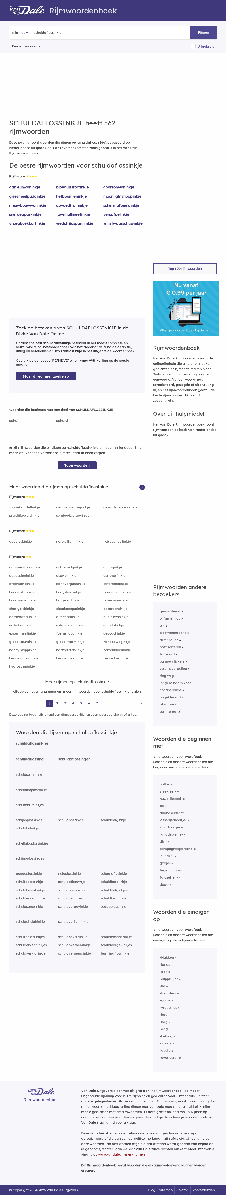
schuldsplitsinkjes (30, 805)
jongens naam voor (175, 683)
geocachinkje (114, 633)
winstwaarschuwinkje (123, 223)
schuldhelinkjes (70, 898)
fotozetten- (169, 877)
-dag (164, 1029)
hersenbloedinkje (117, 650)
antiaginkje (112, 567)
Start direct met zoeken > (46, 376)
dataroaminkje (115, 609)
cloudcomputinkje (70, 609)
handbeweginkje (116, 642)
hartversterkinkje (70, 650)
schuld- (62, 420)
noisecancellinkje (117, 541)
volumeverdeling (173, 668)
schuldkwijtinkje (113, 898)
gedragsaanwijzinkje (73, 507)
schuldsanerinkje (29, 907)
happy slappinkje (23, 650)
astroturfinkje (114, 575)
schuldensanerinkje (116, 937)
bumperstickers (172, 661)
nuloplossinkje (69, 873)
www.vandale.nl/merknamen (121, 1154)
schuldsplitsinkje (29, 774)
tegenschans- (171, 870)
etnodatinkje (113, 625)
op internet (168, 711)
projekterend (170, 697)
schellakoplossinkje (31, 790)
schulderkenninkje (30, 898)
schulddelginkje (113, 820)
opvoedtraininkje (72, 205)
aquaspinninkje (21, 575)
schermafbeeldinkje (121, 205)
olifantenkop (170, 618)
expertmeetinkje (22, 633)
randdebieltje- (171, 834)
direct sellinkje (68, 617)
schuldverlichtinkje (73, 922)
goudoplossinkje (29, 873)
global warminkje (70, 642)
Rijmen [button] (203, 32)
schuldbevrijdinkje (73, 937)
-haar (164, 1015)
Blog (151, 1190)
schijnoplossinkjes (30, 858)
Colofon (182, 1190)
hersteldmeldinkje (23, 658)
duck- (164, 884)
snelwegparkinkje (25, 214)
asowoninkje (66, 575)
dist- (163, 841)
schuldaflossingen (74, 759)
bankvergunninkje (71, 584)
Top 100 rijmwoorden (185, 268)
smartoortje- (170, 827)
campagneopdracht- (176, 849)
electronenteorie (173, 633)
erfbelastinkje (20, 625)
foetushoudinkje (69, 633)
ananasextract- (172, 813)
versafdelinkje (116, 214)
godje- (165, 863)
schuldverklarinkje (31, 953)
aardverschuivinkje (24, 567)
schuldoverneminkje (74, 945)
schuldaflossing (30, 759)
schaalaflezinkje (114, 873)
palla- (164, 784)
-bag (164, 1022)
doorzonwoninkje (118, 187)
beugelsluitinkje (22, 592)
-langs (165, 964)
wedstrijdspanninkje (74, 223)
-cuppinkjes (169, 979)
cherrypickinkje (21, 609)
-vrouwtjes (168, 1007)
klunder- (166, 856)
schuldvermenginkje (74, 953)
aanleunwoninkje (24, 187)
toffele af (167, 654)
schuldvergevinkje (73, 907)
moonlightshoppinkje (122, 196)
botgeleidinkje (67, 600)
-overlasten (169, 1057)
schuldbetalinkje (114, 882)
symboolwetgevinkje (73, 515)
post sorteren (170, 647)
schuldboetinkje (71, 820)
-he (162, 986)
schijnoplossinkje (29, 820)
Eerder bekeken (25, 46)
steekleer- (168, 791)
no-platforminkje (69, 541)
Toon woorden (77, 465)
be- (162, 806)
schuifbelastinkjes (30, 937)
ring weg (167, 676)
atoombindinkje (22, 584)
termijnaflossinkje (115, 953)
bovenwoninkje (115, 600)
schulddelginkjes (114, 890)
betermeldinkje (115, 584)
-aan (164, 972)
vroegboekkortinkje (27, 223)
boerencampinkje (117, 592)
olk (162, 626)
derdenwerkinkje (23, 617)
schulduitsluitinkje (30, 922)
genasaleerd (170, 611)
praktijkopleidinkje (24, 515)
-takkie (165, 1043)
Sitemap (166, 1190)
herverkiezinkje (115, 658)
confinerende (170, 690)
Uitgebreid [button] (206, 46)
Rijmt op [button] (18, 32)
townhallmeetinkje (73, 214)
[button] (142, 487)
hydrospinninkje (22, 666)
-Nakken (167, 957)
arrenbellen (169, 640)
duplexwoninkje (115, 617)
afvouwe (167, 704)
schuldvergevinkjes (116, 945)
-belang (166, 1036)
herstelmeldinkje (69, 658)
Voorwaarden (203, 1190)
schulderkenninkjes (31, 945)
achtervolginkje (69, 567)
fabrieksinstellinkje (24, 507)
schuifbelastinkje (29, 882)
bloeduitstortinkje (72, 187)
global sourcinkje (23, 642)
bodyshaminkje (68, 592)
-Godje (165, 1050)
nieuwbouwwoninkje (27, 205)
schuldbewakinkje (30, 890)
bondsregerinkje (22, 600)
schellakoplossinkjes (32, 843)
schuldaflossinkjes (32, 743)
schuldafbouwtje (71, 882)
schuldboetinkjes (71, 890)
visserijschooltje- (173, 820)
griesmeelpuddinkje (27, 196)
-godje (165, 1000)
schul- (14, 420)
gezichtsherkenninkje (120, 507)
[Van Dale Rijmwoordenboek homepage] (29, 10)
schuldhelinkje (27, 828)
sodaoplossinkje (113, 907)
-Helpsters (168, 993)
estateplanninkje (69, 625)
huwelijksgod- (171, 799)
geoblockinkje (20, 541)
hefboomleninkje (71, 196)
